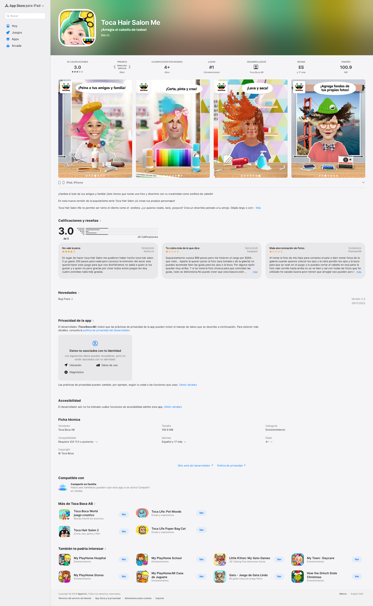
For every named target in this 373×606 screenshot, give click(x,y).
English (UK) (357, 594)
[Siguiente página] (369, 128)
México (343, 594)
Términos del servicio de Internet (74, 598)
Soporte (160, 598)
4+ (267, 441)
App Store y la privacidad (108, 598)
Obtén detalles (188, 384)
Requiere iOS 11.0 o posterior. (76, 441)
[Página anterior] (54, 128)
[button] (25, 26)
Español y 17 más (172, 441)
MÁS (255, 271)
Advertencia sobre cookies (138, 598)
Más (258, 207)
